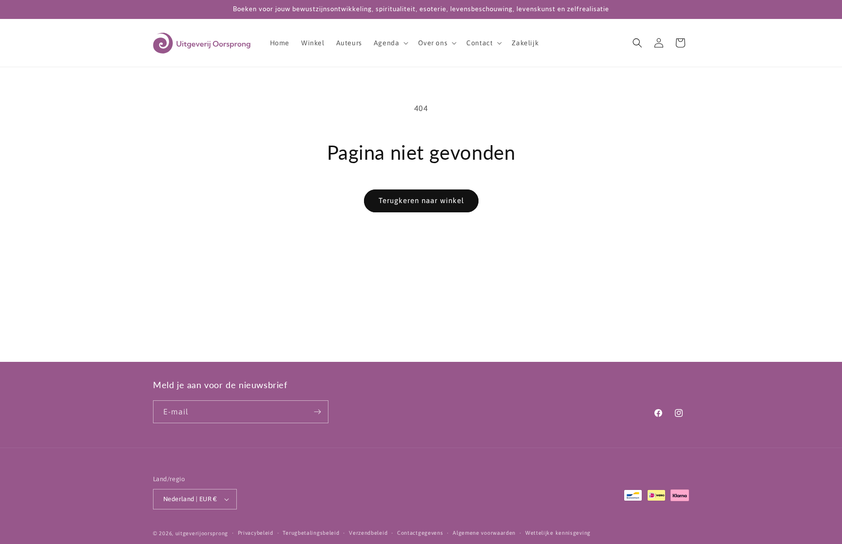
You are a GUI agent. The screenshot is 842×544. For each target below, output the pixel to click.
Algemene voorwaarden (484, 533)
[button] (390, 43)
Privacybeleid (255, 533)
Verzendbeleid (368, 533)
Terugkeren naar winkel (421, 200)
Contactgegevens (420, 533)
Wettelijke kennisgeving (558, 533)
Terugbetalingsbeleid (311, 533)
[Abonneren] (317, 411)
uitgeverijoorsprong (201, 533)
